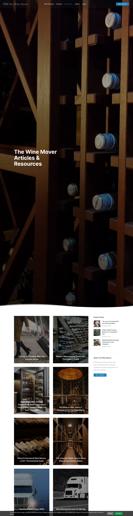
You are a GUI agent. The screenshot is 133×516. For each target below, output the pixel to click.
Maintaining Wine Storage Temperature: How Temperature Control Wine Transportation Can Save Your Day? (31, 406)
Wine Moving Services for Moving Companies (71, 510)
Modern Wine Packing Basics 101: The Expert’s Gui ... (109, 332)
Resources (68, 4)
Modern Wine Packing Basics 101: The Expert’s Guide (70, 357)
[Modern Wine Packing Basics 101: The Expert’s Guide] (97, 332)
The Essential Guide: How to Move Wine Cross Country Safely (71, 459)
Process (59, 4)
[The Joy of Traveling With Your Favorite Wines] (97, 324)
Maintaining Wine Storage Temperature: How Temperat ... (110, 342)
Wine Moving (48, 4)
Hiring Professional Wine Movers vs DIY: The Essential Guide (31, 459)
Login (84, 4)
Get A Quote (122, 4)
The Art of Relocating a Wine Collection (31, 510)
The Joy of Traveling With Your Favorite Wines (31, 357)
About (77, 4)
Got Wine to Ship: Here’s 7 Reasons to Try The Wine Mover (71, 408)
